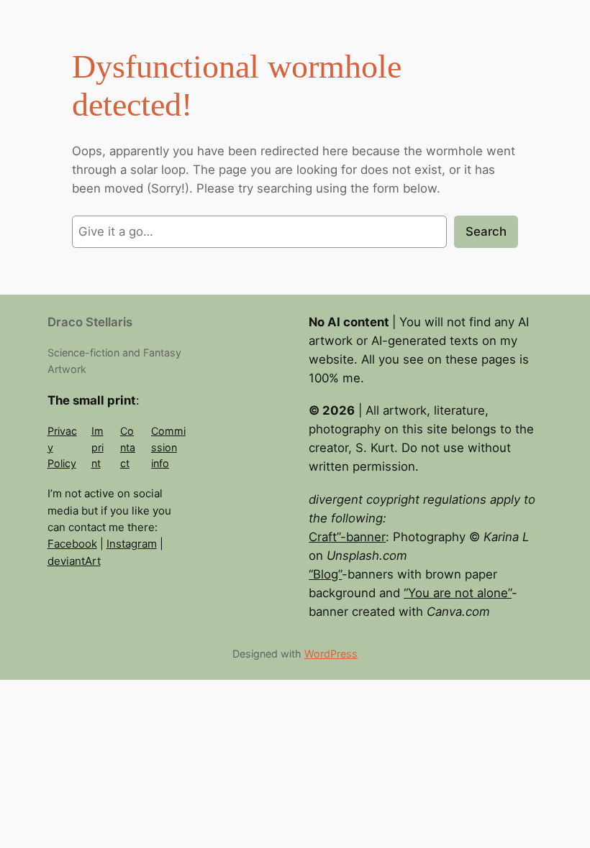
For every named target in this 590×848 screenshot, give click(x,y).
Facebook (72, 543)
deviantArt (74, 561)
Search (486, 231)
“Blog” (325, 574)
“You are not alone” (458, 593)
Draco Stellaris (89, 322)
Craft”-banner (347, 537)
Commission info (168, 447)
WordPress (331, 653)
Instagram (131, 543)
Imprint (97, 447)
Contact (127, 447)
